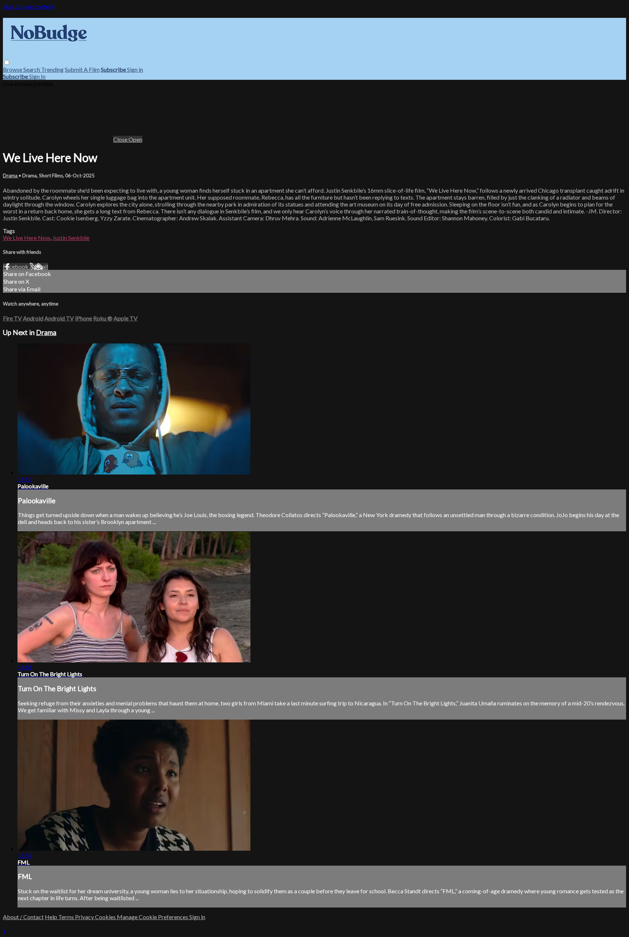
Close (120, 139)
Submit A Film (82, 69)
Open (135, 139)
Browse (13, 69)
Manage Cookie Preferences (153, 916)
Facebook (16, 266)
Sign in (135, 69)
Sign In (37, 76)
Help (51, 916)
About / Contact (23, 916)
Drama (11, 175)
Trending (52, 69)
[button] (6, 62)
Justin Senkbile (71, 237)
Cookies (106, 916)
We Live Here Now (26, 237)
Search (32, 69)
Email (41, 266)
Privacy (85, 916)
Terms (66, 916)
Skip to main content (28, 6)
